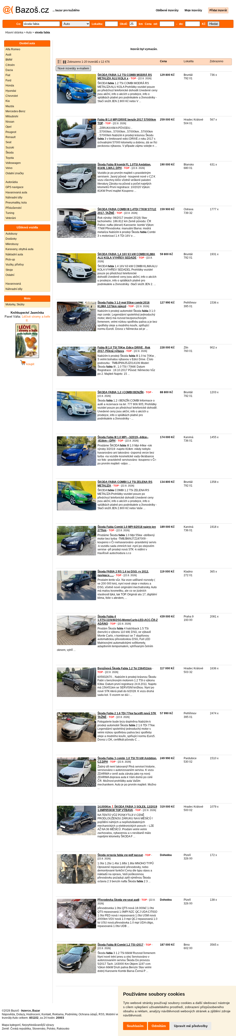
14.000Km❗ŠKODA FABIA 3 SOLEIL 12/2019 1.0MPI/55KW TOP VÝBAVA (127, 808)
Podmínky (71, 1014)
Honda (10, 85)
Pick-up (10, 259)
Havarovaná (13, 283)
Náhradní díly (14, 197)
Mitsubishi (12, 116)
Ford (8, 80)
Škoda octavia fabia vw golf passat (120, 855)
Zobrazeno (216, 61)
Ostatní (10, 275)
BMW (9, 59)
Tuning (10, 213)
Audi (8, 54)
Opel (9, 126)
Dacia (9, 70)
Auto (29, 32)
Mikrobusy (12, 244)
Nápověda (8, 1014)
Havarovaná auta (16, 192)
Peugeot (11, 132)
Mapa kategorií (11, 1025)
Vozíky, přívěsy (15, 264)
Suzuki (10, 147)
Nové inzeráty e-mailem (73, 68)
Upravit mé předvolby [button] (191, 1026)
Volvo (9, 168)
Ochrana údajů (88, 1014)
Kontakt (46, 1014)
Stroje (9, 270)
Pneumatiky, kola (16, 202)
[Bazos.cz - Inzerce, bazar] (26, 13)
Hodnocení (33, 1014)
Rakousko (63, 1028)
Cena (163, 61)
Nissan (10, 121)
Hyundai (11, 90)
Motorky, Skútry (15, 304)
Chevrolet (12, 95)
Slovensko (38, 1028)
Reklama (58, 1014)
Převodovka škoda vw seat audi (118, 899)
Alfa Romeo (13, 49)
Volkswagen (13, 163)
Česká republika (20, 1028)
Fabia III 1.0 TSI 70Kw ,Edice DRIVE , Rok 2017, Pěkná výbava (123, 349)
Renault (10, 137)
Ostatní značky (15, 173)
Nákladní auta (14, 254)
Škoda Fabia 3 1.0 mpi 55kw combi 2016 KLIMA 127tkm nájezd (123, 304)
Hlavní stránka (14, 32)
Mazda (10, 106)
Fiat (8, 75)
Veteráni (11, 218)
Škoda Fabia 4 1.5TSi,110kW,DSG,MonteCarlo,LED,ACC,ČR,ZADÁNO (127, 620)
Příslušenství (13, 208)
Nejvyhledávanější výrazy (38, 1025)
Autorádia (12, 182)
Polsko (51, 1028)
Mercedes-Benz (15, 111)
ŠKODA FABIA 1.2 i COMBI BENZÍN (120, 392)
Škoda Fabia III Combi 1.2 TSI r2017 (120, 944)
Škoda (10, 152)
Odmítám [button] (159, 1026)
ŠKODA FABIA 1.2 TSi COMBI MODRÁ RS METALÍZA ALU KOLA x (124, 76)
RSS (101, 1014)
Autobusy (11, 233)
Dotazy (20, 1014)
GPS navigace (15, 187)
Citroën (10, 65)
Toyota (10, 157)
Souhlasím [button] (135, 1026)
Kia (8, 101)
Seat (8, 142)
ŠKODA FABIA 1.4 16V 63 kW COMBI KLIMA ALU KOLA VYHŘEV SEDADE (126, 256)
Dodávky (11, 238)
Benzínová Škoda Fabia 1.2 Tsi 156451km (124, 668)
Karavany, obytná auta (19, 249)
